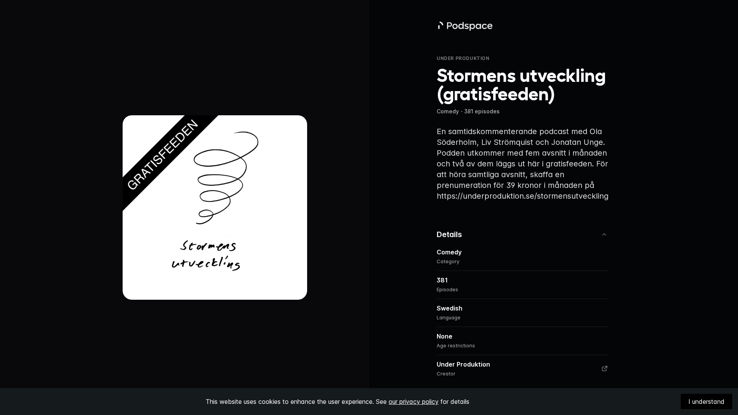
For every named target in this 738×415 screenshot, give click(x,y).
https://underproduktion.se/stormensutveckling (522, 196)
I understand (706, 401)
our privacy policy (414, 401)
